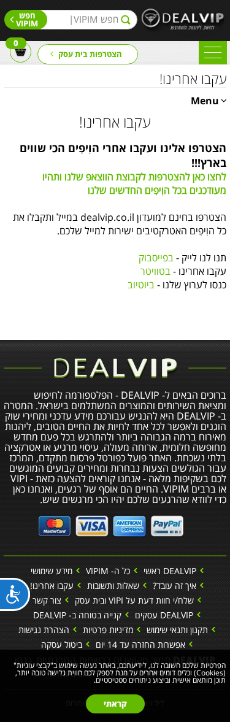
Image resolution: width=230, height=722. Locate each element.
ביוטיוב (141, 284)
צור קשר (47, 600)
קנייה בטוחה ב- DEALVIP (77, 615)
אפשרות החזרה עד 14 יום (140, 644)
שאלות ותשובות (113, 585)
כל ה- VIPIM (108, 571)
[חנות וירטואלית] (111, 524)
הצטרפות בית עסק (90, 54)
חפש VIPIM (27, 19)
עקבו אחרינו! (52, 585)
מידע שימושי (51, 571)
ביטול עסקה (61, 644)
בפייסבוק (156, 257)
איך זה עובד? (174, 585)
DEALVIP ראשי (170, 571)
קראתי (115, 703)
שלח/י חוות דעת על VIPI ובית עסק (134, 600)
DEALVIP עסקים (164, 615)
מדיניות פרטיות (108, 630)
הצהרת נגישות (43, 630)
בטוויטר (155, 271)
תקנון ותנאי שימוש (177, 630)
